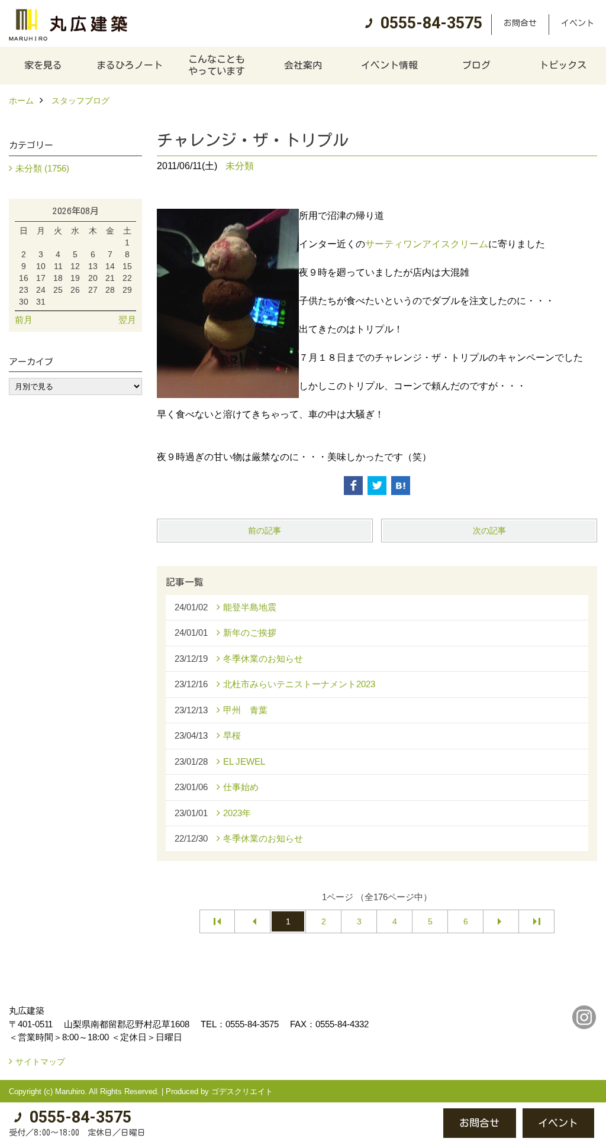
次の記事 (489, 530)
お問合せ (520, 23)
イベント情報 (389, 65)
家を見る (43, 65)
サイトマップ (40, 1061)
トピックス (562, 65)
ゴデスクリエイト (242, 1091)
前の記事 (264, 530)
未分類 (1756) (42, 168)
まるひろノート (129, 65)
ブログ (476, 65)
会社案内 (303, 65)
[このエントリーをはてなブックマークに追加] (400, 485)
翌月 (127, 320)
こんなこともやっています (216, 65)
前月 (24, 320)
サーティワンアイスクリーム (426, 244)
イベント (577, 23)
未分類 (239, 166)
